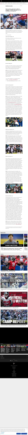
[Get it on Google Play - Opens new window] (16, 361)
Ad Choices (14, 372)
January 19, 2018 (17, 80)
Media (14, 370)
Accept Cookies (18, 433)
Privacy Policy (2, 432)
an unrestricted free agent (18, 104)
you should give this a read (12, 102)
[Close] (27, 429)
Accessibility (14, 371)
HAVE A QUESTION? (18, 224)
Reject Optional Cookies (24, 433)
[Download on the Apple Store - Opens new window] (11, 360)
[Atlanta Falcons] (14, 364)
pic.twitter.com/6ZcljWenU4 (13, 79)
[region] (14, 431)
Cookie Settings (2, 433)
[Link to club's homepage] (1, 0)
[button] (3, 349)
